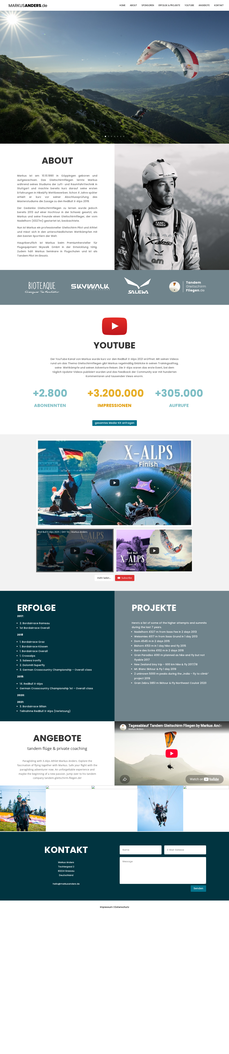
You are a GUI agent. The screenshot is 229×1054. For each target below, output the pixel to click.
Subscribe (126, 577)
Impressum (106, 907)
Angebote (204, 5)
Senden (198, 888)
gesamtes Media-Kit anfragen (114, 423)
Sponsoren (148, 5)
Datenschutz (121, 907)
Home (122, 5)
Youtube (189, 5)
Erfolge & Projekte (169, 5)
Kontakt (219, 5)
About (133, 5)
